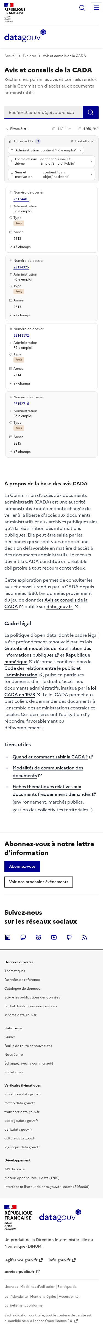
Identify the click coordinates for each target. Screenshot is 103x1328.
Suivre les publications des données (32, 997)
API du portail (15, 1169)
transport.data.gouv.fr (22, 1111)
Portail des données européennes (30, 1006)
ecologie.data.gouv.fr (21, 1120)
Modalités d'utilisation (37, 1286)
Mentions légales (43, 1296)
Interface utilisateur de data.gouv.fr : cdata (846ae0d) (46, 1186)
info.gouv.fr (60, 1260)
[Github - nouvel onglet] (69, 937)
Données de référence (22, 979)
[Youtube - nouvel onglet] (53, 937)
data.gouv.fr (59, 606)
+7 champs (21, 246)
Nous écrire (13, 1054)
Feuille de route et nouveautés (28, 1045)
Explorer (29, 55)
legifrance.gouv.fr (21, 1260)
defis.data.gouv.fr (18, 1129)
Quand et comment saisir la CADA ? (50, 756)
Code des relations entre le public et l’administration (42, 671)
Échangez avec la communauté (28, 1063)
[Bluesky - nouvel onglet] (38, 937)
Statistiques (13, 1072)
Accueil (10, 55)
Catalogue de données (22, 988)
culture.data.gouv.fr (20, 1138)
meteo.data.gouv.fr (19, 1103)
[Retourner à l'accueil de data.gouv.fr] (25, 36)
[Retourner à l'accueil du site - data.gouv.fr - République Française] (60, 1217)
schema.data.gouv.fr (20, 1015)
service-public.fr (19, 1272)
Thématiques (14, 970)
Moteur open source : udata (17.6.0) (31, 1177)
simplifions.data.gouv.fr (22, 1094)
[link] (22, 866)
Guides (9, 1037)
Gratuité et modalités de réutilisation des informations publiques (47, 651)
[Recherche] (82, 7)
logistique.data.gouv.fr (22, 1147)
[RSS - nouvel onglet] (84, 937)
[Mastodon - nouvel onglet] (23, 937)
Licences (11, 1286)
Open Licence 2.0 (59, 1320)
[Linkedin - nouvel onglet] (7, 937)
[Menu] (96, 7)
